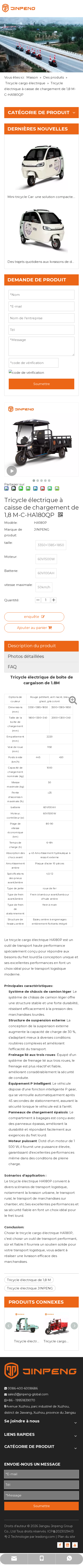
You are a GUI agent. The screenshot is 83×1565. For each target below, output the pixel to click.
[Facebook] (60, 1545)
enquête (31, 617)
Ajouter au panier (32, 628)
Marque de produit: (13, 532)
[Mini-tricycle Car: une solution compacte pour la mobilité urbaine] (41, 165)
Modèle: (10, 523)
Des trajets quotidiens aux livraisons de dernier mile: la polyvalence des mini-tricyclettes (41, 262)
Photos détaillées (26, 656)
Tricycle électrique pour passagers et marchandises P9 (26, 1341)
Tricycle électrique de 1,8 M (29, 1280)
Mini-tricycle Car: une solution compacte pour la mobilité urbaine (41, 197)
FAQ (12, 666)
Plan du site (66, 1537)
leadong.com (45, 1537)
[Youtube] (75, 1545)
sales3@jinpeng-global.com (28, 1394)
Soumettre (41, 384)
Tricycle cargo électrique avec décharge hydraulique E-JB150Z (56, 1341)
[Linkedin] (67, 1545)
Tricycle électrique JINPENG (30, 1288)
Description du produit (32, 645)
